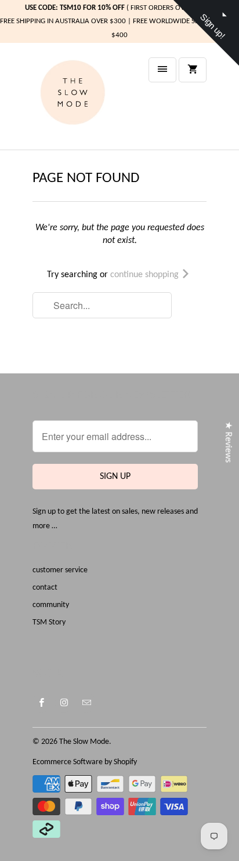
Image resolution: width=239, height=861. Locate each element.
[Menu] (162, 69)
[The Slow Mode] (78, 101)
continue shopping (145, 274)
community (50, 605)
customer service (60, 570)
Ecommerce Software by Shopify (84, 762)
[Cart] (193, 69)
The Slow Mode (84, 742)
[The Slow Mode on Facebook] (41, 703)
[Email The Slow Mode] (87, 703)
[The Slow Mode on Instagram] (64, 703)
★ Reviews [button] (228, 441)
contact (44, 587)
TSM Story (49, 622)
